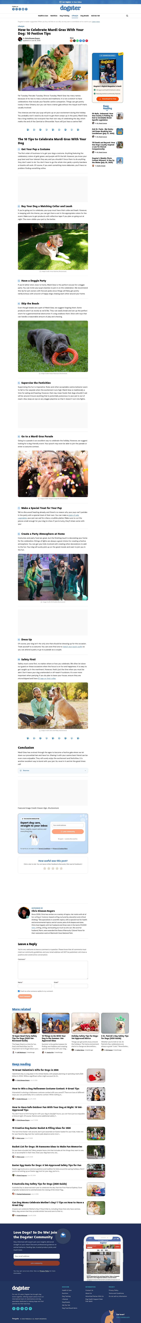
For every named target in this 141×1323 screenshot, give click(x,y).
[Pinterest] (26, 9)
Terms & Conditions (44, 848)
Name (20, 982)
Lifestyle (75, 16)
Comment (22, 959)
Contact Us (89, 1290)
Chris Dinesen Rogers (32, 38)
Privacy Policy (44, 1271)
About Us (88, 1293)
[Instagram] (16, 9)
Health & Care (43, 16)
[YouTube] (23, 9)
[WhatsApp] (77, 41)
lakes (33, 928)
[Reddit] (71, 41)
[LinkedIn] (83, 41)
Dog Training (64, 16)
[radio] (45, 868)
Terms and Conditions (116, 1293)
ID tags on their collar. (47, 678)
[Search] (127, 15)
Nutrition (53, 16)
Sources (26, 770)
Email (56, 982)
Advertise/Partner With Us (94, 1296)
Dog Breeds (85, 16)
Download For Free (109, 99)
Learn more (96, 22)
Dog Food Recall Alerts (69, 1308)
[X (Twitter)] (20, 9)
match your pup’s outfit (72, 647)
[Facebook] (13, 9)
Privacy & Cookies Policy (60, 848)
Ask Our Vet (95, 16)
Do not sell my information (118, 1296)
